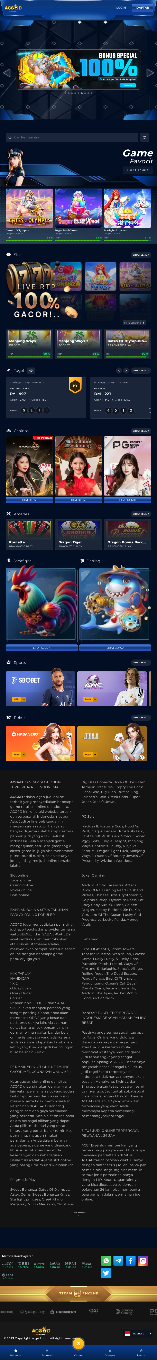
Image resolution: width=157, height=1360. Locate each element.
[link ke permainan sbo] (40, 687)
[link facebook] (131, 1261)
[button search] (6, 138)
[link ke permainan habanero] (40, 742)
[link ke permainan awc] (112, 687)
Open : (17, 399)
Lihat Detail (29, 499)
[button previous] (119, 371)
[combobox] (76, 137)
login (121, 7)
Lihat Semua (41, 647)
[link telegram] (118, 1261)
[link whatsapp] (106, 1261)
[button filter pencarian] (144, 137)
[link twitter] (106, 1273)
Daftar (142, 7)
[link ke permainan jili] (112, 742)
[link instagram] (143, 1261)
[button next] (126, 371)
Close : (38, 399)
